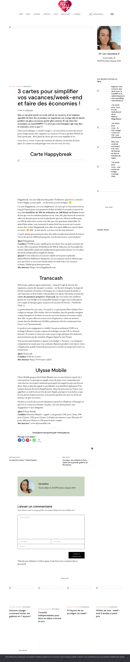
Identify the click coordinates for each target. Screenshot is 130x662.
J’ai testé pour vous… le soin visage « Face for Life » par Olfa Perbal (116, 130)
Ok (64, 659)
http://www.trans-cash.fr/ (41, 359)
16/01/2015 (55, 609)
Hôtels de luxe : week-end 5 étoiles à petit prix (108, 613)
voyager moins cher (30, 133)
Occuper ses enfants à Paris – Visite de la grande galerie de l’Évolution (75, 462)
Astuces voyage (15, 86)
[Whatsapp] (34, 440)
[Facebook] (19, 440)
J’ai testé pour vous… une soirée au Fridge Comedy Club (115, 169)
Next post (66, 457)
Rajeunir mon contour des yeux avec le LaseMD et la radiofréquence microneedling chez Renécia (118, 93)
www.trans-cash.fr (74, 315)
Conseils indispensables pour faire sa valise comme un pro (49, 617)
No (67, 659)
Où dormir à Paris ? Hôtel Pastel (22, 460)
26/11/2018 (26, 607)
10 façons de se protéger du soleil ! (77, 612)
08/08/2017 (27, 86)
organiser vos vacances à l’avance (52, 133)
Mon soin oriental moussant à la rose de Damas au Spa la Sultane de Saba (116, 149)
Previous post (14, 457)
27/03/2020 (85, 607)
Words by (25, 110)
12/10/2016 (113, 607)
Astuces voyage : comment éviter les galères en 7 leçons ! (20, 613)
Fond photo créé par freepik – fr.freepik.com (51, 432)
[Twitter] (23, 440)
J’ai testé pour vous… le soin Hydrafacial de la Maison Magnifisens (116, 112)
